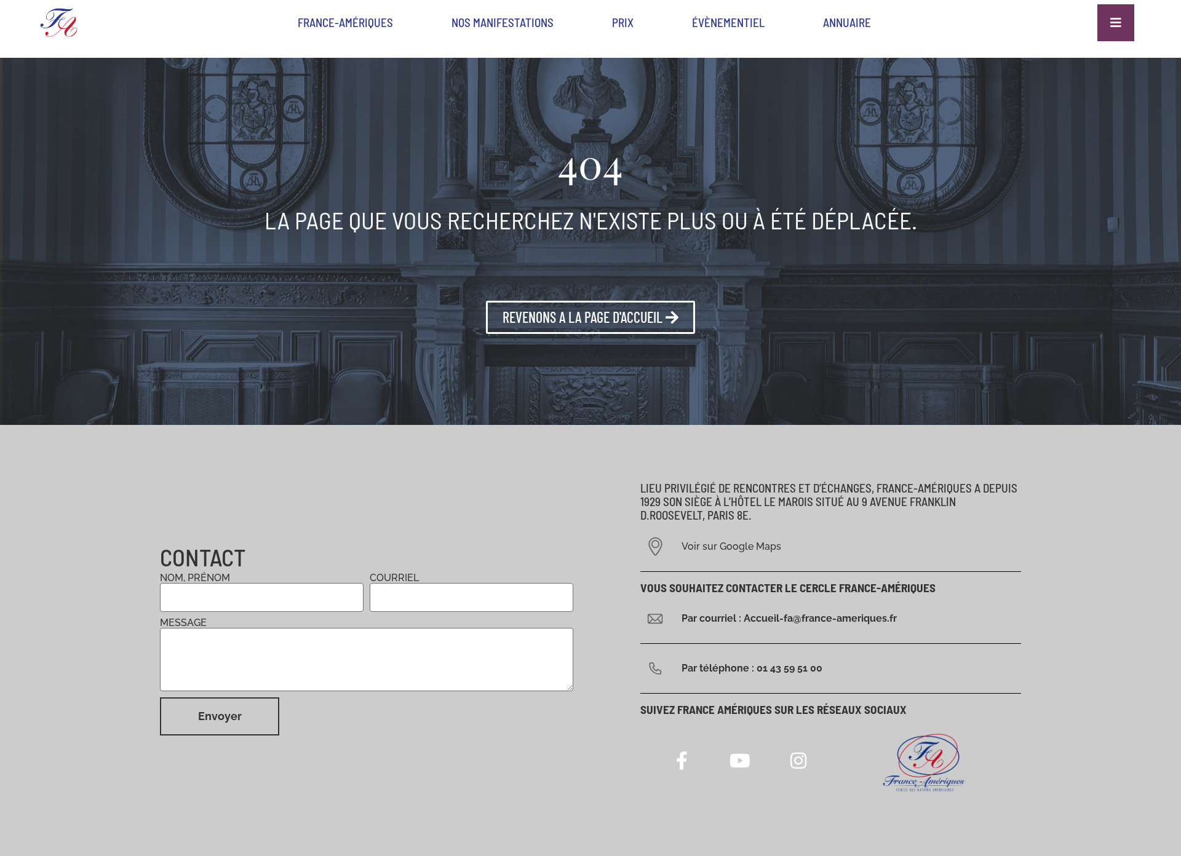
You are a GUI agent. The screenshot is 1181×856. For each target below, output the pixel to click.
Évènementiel (728, 22)
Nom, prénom (195, 578)
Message (183, 623)
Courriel (394, 578)
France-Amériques (345, 22)
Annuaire (847, 22)
